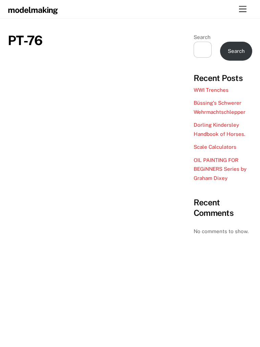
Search (202, 37)
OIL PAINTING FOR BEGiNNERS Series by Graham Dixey (220, 169)
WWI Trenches (211, 90)
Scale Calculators (215, 147)
